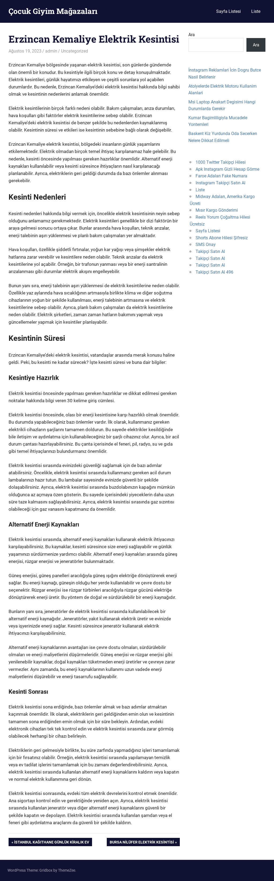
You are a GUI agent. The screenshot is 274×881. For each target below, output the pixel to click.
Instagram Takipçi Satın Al (220, 182)
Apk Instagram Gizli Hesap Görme (227, 169)
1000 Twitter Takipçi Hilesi (221, 162)
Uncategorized (74, 51)
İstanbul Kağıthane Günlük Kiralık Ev (51, 843)
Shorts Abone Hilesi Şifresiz (222, 237)
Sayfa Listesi (228, 11)
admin (51, 51)
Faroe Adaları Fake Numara (221, 175)
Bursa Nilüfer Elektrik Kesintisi (141, 843)
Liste (255, 11)
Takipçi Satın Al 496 (214, 272)
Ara (191, 34)
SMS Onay (206, 244)
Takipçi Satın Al (210, 251)
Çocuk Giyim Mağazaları (53, 11)
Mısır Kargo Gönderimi (217, 210)
